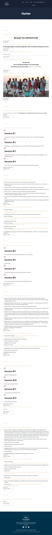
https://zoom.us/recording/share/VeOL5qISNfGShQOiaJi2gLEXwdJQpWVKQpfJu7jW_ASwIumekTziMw (26, 346)
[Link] (23, 527)
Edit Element (4, 34)
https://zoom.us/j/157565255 (35, 66)
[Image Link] (6, 4)
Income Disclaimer (15, 531)
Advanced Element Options (18, 34)
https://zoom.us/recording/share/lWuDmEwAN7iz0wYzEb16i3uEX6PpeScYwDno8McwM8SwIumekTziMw (27, 479)
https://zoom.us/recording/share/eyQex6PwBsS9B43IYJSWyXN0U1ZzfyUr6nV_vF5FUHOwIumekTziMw (27, 463)
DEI (39, 531)
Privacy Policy (21, 531)
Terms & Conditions (28, 531)
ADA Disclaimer (35, 531)
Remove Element (28, 34)
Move (24, 34)
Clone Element (10, 34)
